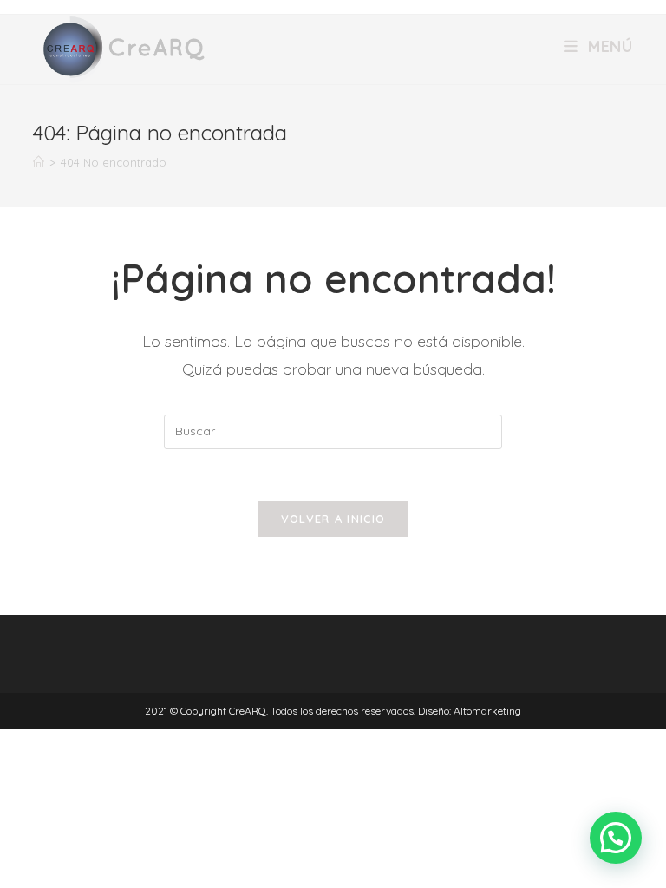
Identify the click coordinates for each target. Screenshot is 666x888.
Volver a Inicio (333, 519)
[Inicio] (38, 162)
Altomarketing (487, 710)
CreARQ (247, 710)
